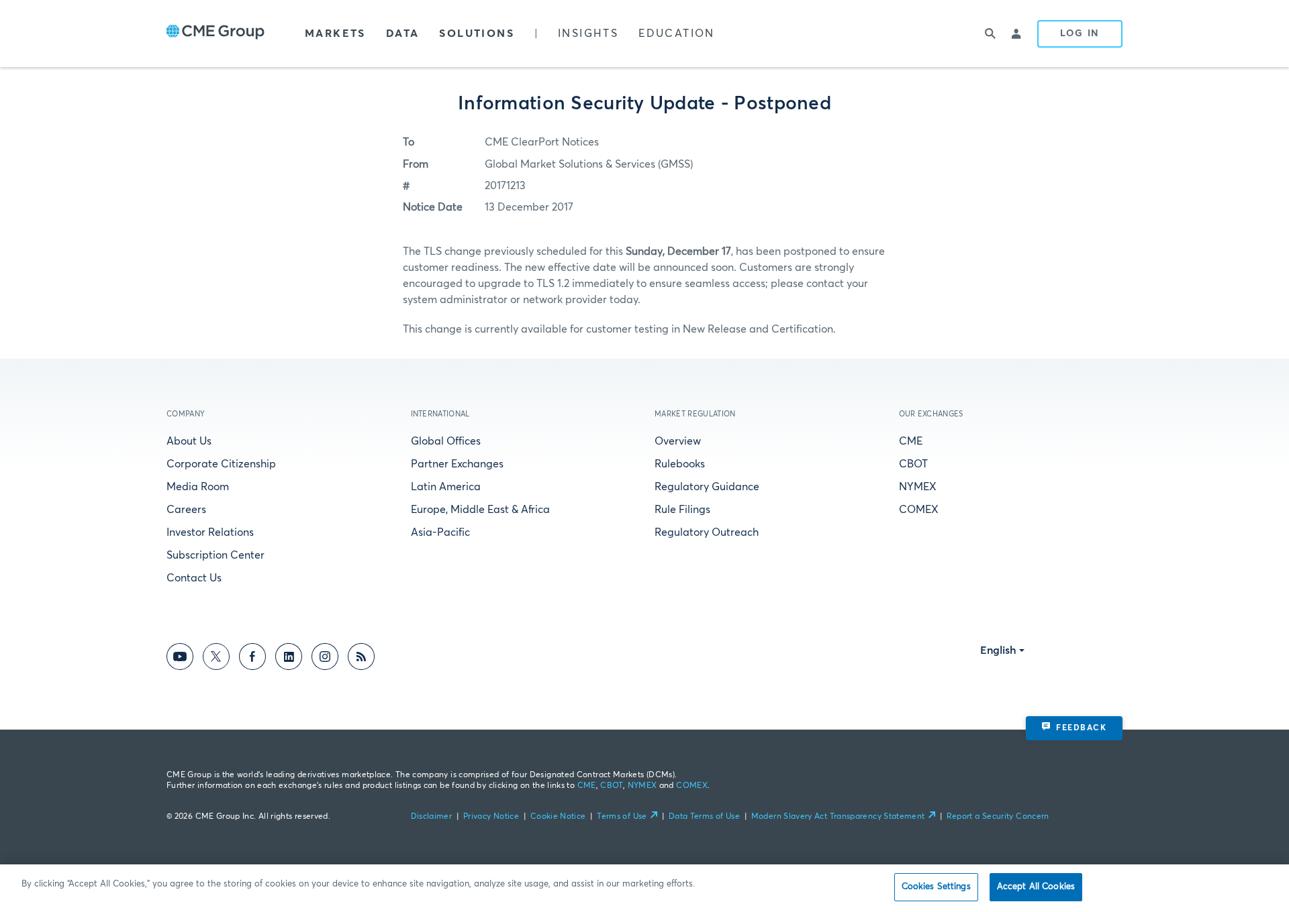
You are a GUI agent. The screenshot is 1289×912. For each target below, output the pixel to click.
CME (910, 441)
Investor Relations (210, 532)
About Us (188, 441)
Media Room (197, 486)
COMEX (919, 509)
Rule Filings (682, 509)
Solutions (476, 33)
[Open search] (990, 33)
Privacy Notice (491, 817)
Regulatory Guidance (707, 486)
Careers (186, 509)
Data (403, 33)
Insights (588, 33)
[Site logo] (215, 33)
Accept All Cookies (1036, 886)
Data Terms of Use (704, 817)
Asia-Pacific (440, 532)
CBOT (913, 464)
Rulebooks (680, 464)
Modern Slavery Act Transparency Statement (838, 817)
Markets (335, 33)
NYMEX (918, 486)
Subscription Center (215, 555)
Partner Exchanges (457, 464)
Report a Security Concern (998, 817)
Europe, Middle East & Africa (480, 509)
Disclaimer (431, 817)
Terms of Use (622, 817)
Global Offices (446, 441)
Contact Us (194, 578)
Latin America (446, 486)
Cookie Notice (558, 817)
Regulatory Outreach (707, 532)
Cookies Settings (936, 886)
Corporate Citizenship (221, 464)
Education (676, 33)
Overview (678, 441)
